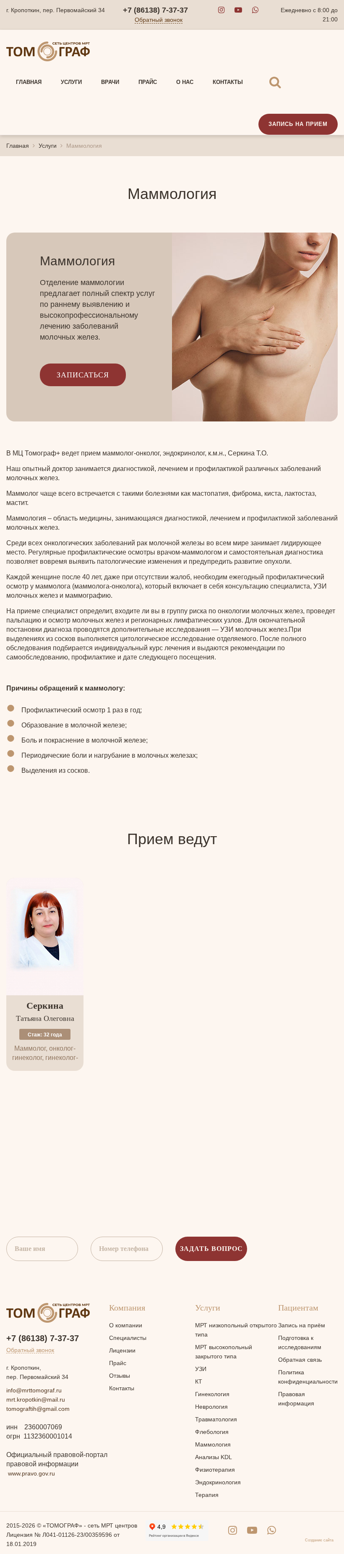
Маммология (213, 1444)
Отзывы (119, 1375)
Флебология (212, 1431)
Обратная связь (300, 1359)
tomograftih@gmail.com (38, 1408)
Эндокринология (218, 1482)
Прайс (117, 1363)
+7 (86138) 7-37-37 (155, 10)
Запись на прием (298, 124)
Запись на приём (301, 1325)
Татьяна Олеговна (45, 1011)
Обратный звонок (158, 19)
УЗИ (200, 1369)
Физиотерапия (215, 1469)
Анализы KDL (213, 1457)
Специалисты (127, 1337)
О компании (125, 1325)
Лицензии (122, 1350)
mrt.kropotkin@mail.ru (35, 1399)
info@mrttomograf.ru (34, 1390)
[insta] (221, 10)
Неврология (211, 1406)
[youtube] (238, 10)
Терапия (207, 1494)
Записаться (83, 375)
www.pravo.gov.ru (31, 1473)
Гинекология (212, 1394)
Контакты (121, 1388)
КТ (198, 1381)
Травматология (216, 1419)
